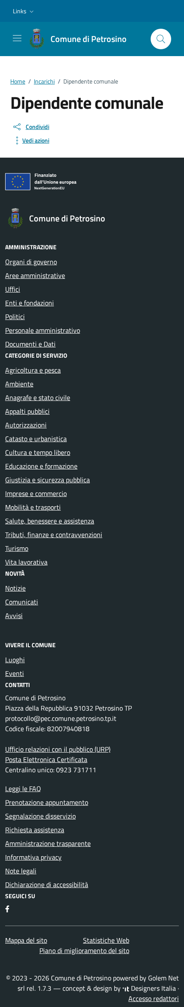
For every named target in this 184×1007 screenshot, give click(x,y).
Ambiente (19, 384)
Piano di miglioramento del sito (84, 950)
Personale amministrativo (42, 330)
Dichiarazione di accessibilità (46, 884)
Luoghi (15, 659)
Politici (15, 316)
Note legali (20, 871)
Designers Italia (152, 988)
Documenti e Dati (30, 344)
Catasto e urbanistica (36, 438)
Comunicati (21, 602)
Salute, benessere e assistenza (49, 521)
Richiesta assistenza (34, 830)
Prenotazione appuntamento (46, 802)
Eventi (14, 673)
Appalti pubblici (27, 411)
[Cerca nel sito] (161, 39)
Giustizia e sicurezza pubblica (47, 480)
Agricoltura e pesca (33, 370)
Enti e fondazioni (29, 303)
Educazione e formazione (41, 466)
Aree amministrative (35, 275)
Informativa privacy (33, 857)
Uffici (12, 289)
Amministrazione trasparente (48, 843)
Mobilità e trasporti (33, 507)
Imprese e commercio (36, 493)
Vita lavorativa (26, 562)
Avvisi (14, 615)
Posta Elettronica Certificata (46, 759)
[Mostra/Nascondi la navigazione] (17, 38)
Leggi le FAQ (23, 788)
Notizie (15, 588)
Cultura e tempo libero (37, 452)
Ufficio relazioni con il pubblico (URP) (57, 749)
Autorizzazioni (26, 425)
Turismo (16, 548)
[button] (24, 11)
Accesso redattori (153, 998)
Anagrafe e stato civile (37, 397)
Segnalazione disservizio (40, 816)
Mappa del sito (26, 940)
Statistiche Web (106, 940)
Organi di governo (31, 262)
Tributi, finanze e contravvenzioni (53, 534)
